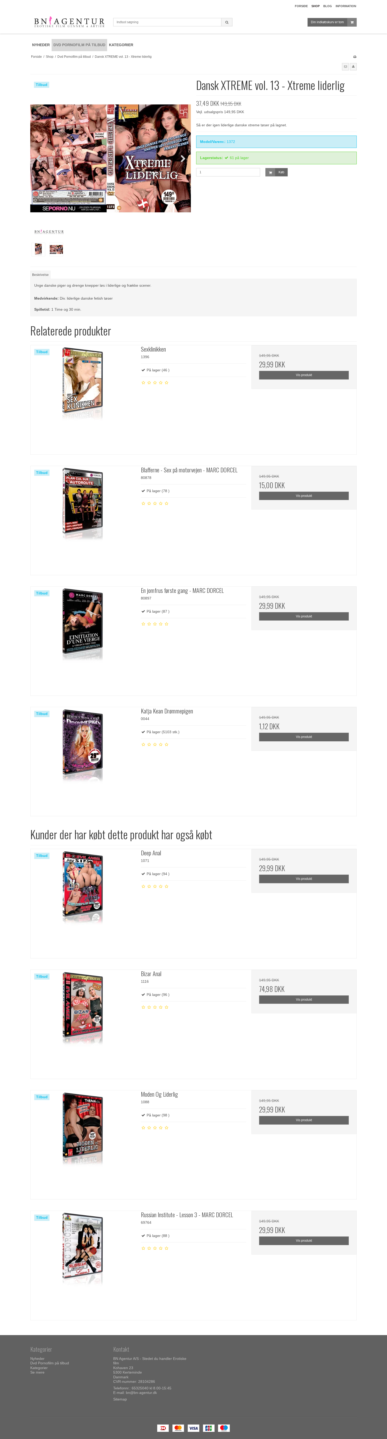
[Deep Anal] (83, 901)
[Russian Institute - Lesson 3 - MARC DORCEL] (83, 1263)
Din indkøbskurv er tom (327, 22)
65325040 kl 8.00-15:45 (151, 1388)
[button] (345, 66)
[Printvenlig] (355, 57)
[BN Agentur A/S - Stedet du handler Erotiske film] (69, 22)
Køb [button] (281, 172)
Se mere (37, 1372)
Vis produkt (304, 375)
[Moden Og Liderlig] (83, 1143)
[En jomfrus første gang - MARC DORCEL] (83, 639)
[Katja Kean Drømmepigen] (83, 759)
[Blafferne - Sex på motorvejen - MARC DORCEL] (83, 518)
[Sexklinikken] (83, 397)
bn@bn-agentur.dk (141, 1392)
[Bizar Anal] (83, 1022)
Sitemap (120, 1399)
